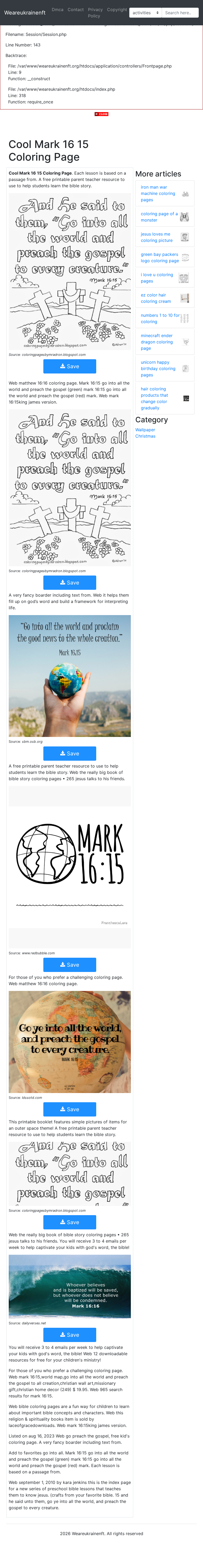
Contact (76, 9)
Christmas (145, 436)
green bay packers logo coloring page (160, 257)
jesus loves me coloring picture (157, 237)
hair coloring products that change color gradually (154, 398)
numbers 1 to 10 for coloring (160, 318)
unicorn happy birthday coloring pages (158, 368)
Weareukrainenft (24, 12)
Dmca (57, 9)
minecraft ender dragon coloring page (157, 342)
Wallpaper (145, 429)
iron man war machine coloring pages (158, 193)
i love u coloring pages (157, 278)
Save (72, 366)
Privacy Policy (95, 12)
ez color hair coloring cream (156, 298)
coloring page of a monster (159, 217)
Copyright (117, 9)
